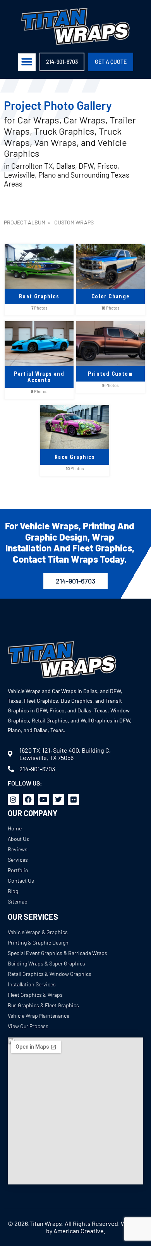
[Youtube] (43, 799)
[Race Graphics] (74, 408)
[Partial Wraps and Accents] (39, 325)
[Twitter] (58, 799)
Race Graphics (75, 457)
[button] (27, 62)
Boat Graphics (39, 296)
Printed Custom (110, 374)
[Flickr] (73, 799)
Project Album (24, 222)
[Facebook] (28, 799)
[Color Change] (110, 248)
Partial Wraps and (39, 377)
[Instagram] (13, 799)
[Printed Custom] (110, 325)
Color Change (110, 296)
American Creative (78, 1230)
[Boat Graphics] (39, 248)
